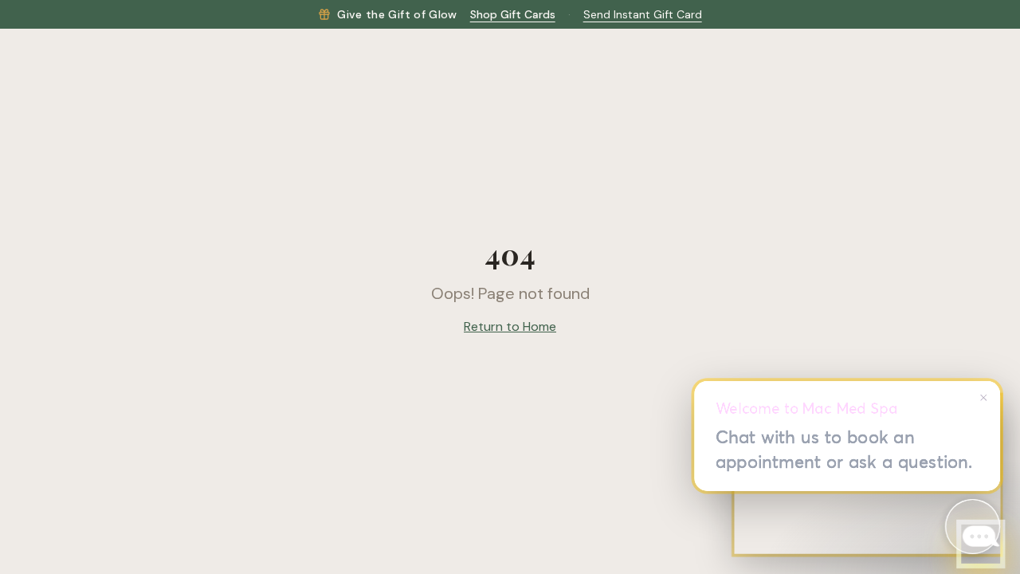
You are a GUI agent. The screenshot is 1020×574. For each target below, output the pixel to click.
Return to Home (510, 326)
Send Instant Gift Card (642, 14)
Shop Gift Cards (512, 14)
